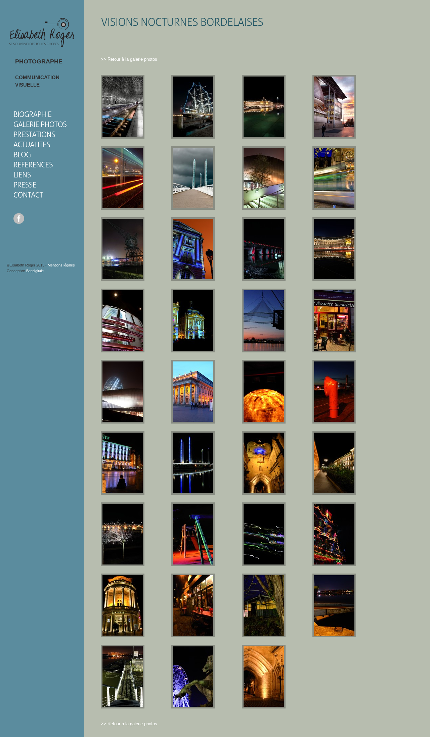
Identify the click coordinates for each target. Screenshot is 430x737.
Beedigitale (35, 271)
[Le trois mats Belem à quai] (193, 137)
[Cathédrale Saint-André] (334, 208)
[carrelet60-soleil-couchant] (264, 350)
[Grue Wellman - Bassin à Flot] (122, 279)
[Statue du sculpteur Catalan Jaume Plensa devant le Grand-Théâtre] (193, 422)
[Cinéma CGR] (122, 635)
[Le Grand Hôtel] (122, 493)
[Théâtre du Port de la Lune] (264, 422)
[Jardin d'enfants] (193, 564)
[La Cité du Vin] (122, 350)
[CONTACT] (28, 194)
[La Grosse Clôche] (264, 493)
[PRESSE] (24, 184)
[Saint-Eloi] (264, 706)
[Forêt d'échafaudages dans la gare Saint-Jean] (122, 137)
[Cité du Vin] (122, 422)
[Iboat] (334, 635)
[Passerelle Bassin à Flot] (122, 706)
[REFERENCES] (33, 164)
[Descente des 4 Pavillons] (122, 208)
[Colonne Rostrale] (334, 564)
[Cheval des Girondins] (193, 706)
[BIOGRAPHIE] (32, 114)
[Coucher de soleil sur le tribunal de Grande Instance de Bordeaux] (334, 137)
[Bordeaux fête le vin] (193, 350)
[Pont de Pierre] (122, 564)
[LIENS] (22, 174)
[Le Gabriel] (193, 279)
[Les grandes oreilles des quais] (334, 422)
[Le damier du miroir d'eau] (264, 137)
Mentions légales (61, 265)
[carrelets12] (264, 635)
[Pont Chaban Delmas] (193, 493)
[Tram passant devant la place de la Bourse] (334, 279)
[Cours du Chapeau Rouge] (334, 493)
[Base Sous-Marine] (264, 279)
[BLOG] (22, 154)
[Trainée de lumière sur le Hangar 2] (264, 564)
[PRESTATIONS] (34, 134)
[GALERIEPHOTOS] (40, 124)
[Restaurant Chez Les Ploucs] (193, 635)
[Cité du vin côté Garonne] (264, 208)
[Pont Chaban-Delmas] (193, 208)
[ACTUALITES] (31, 144)
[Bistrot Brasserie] (334, 350)
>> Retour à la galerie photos (129, 59)
